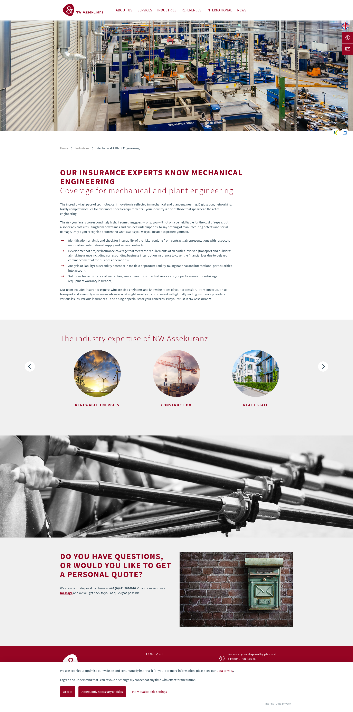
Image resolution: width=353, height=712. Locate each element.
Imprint (269, 703)
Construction (176, 405)
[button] (30, 366)
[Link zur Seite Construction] (176, 373)
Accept (67, 692)
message (66, 593)
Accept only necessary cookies (102, 692)
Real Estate (255, 405)
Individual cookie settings (149, 692)
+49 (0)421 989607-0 (241, 659)
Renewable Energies (97, 405)
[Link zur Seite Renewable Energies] (97, 373)
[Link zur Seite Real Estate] (255, 373)
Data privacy (225, 671)
